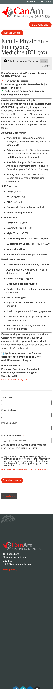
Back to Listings (12, 33)
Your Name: (7, 397)
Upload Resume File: (12, 435)
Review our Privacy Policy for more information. (25, 469)
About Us (30, 2)
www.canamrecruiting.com (14, 379)
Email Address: (9, 410)
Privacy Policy (10, 569)
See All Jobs (9, 496)
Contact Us (45, 2)
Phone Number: (9, 423)
